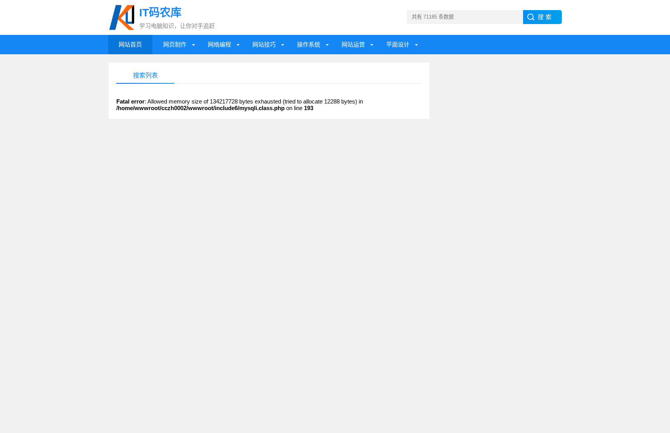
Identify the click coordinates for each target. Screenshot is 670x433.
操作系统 (308, 44)
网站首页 (130, 44)
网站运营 (353, 44)
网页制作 (174, 44)
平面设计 (397, 44)
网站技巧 (264, 44)
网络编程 (219, 44)
